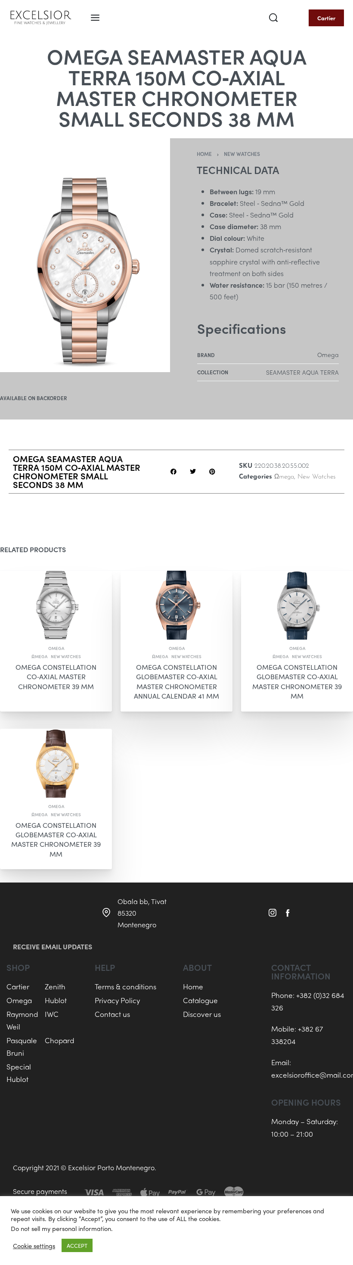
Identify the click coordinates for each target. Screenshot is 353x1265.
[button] (173, 472)
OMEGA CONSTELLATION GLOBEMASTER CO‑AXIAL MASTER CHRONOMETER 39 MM (297, 681)
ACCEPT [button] (77, 1245)
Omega (56, 648)
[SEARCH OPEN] (273, 17)
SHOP (18, 967)
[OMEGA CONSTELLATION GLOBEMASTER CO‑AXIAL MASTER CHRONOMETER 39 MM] (297, 605)
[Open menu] (95, 17)
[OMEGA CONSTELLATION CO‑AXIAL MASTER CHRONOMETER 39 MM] (56, 605)
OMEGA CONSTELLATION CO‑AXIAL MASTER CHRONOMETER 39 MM (55, 676)
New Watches (242, 154)
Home (204, 154)
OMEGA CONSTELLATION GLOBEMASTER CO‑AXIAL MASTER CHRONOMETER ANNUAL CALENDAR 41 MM (176, 681)
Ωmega (284, 477)
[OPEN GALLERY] (85, 255)
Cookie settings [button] (34, 1245)
